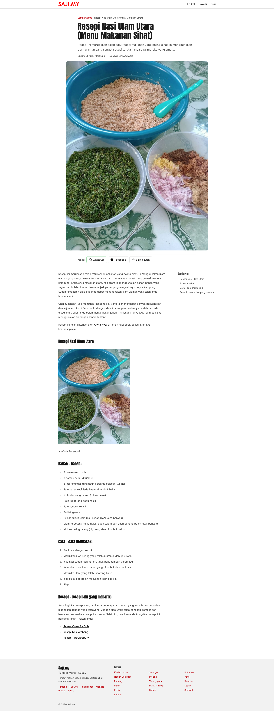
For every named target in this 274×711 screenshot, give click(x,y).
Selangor (153, 672)
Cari (213, 4)
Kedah (187, 685)
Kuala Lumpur (121, 672)
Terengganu (155, 681)
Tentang (62, 686)
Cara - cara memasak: (191, 287)
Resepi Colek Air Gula (76, 626)
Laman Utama (85, 17)
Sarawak (188, 690)
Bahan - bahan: (188, 283)
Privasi (61, 690)
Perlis (117, 690)
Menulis (100, 686)
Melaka (153, 676)
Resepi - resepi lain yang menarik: (197, 292)
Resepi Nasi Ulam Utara (192, 279)
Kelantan (188, 681)
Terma (71, 690)
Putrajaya (189, 672)
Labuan (118, 694)
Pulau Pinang (156, 685)
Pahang (118, 681)
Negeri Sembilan (122, 676)
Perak (117, 685)
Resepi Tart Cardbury (76, 637)
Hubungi (73, 686)
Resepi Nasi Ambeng (75, 632)
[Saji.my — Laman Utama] (68, 4)
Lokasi (203, 4)
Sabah (152, 690)
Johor (187, 676)
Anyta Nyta (100, 324)
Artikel (191, 4)
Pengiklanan (87, 686)
